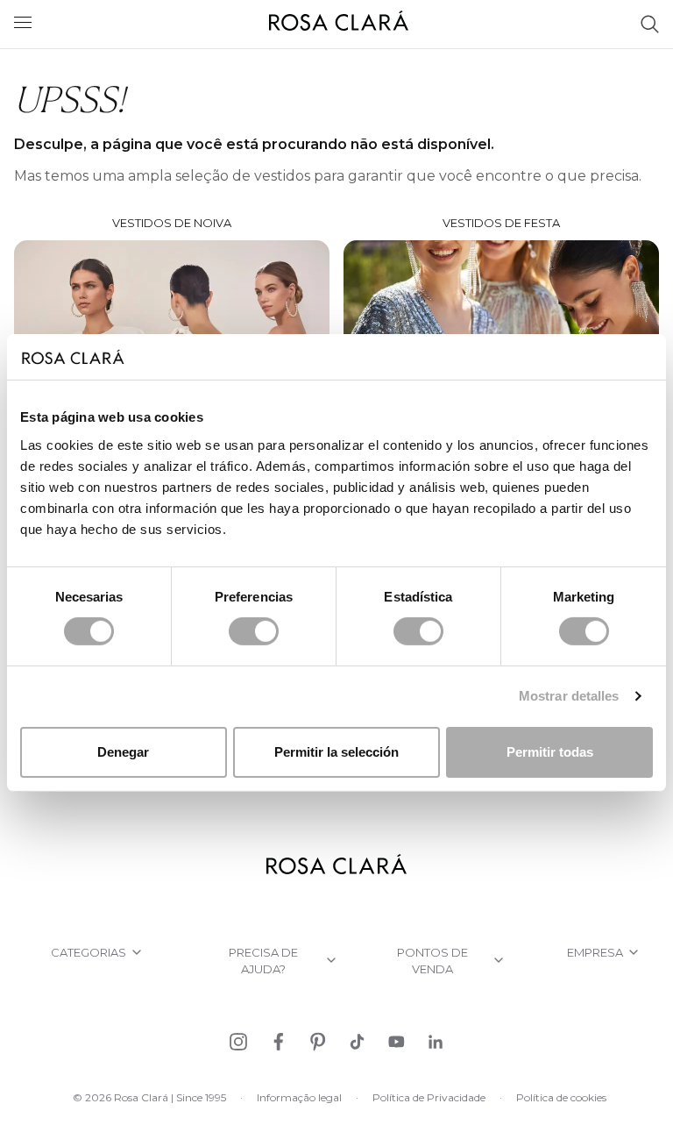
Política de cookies (561, 1097)
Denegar (123, 751)
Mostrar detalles (569, 695)
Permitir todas (550, 751)
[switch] (254, 631)
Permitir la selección (336, 751)
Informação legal (299, 1097)
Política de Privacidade (428, 1097)
